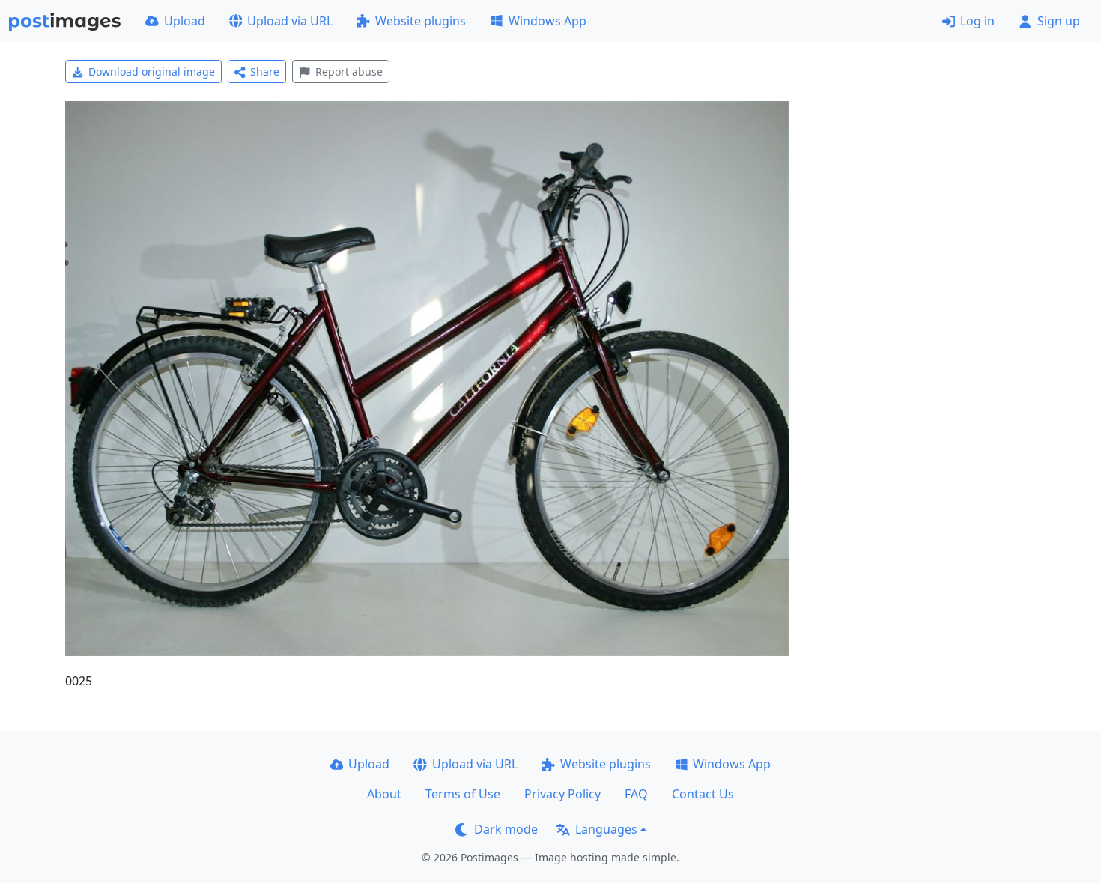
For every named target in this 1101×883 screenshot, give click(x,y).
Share (264, 71)
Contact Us (703, 794)
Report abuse (349, 71)
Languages (606, 829)
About (384, 794)
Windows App (547, 21)
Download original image (151, 71)
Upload (184, 21)
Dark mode (506, 829)
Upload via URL (290, 21)
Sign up (1058, 21)
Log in (977, 21)
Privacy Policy (562, 794)
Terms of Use (462, 794)
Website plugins (420, 21)
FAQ (636, 794)
